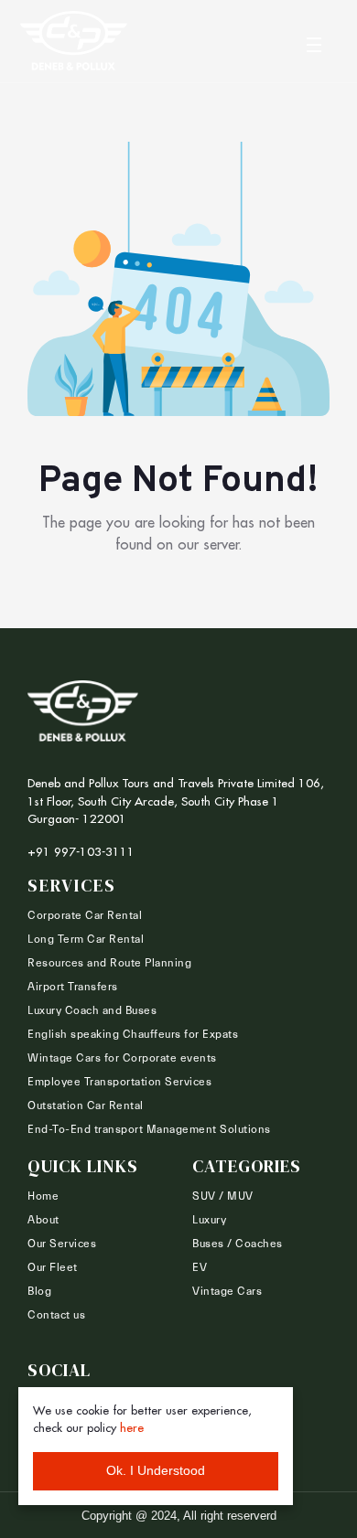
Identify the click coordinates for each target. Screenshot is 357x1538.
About (43, 1219)
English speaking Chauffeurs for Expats (132, 1034)
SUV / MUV (223, 1196)
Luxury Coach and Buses (92, 1010)
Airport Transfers (72, 986)
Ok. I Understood (155, 1470)
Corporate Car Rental (84, 915)
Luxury (209, 1219)
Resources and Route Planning (109, 962)
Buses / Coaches (237, 1243)
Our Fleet (52, 1267)
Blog (39, 1291)
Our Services (61, 1243)
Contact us (56, 1314)
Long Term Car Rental (85, 939)
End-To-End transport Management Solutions (149, 1129)
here (132, 1427)
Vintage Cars (227, 1291)
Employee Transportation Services (119, 1081)
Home (43, 1196)
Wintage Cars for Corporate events (122, 1058)
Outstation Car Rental (85, 1105)
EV (199, 1267)
